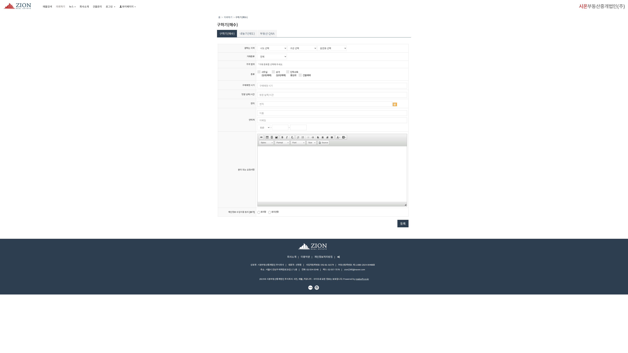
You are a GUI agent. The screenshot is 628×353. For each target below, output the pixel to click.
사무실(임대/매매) (266, 73)
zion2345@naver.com (354, 269)
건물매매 (307, 75)
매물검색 (47, 6)
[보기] (252, 211)
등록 (403, 223)
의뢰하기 (60, 6)
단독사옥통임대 (294, 73)
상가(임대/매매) (281, 73)
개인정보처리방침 (323, 256)
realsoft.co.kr (362, 278)
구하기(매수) (227, 33)
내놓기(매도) (247, 33)
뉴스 (71, 6)
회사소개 (84, 6)
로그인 (109, 6)
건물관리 (97, 6)
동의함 (263, 211)
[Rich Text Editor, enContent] (332, 174)
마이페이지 (128, 6)
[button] (261, 137)
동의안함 (275, 211)
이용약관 (305, 256)
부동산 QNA (267, 33)
